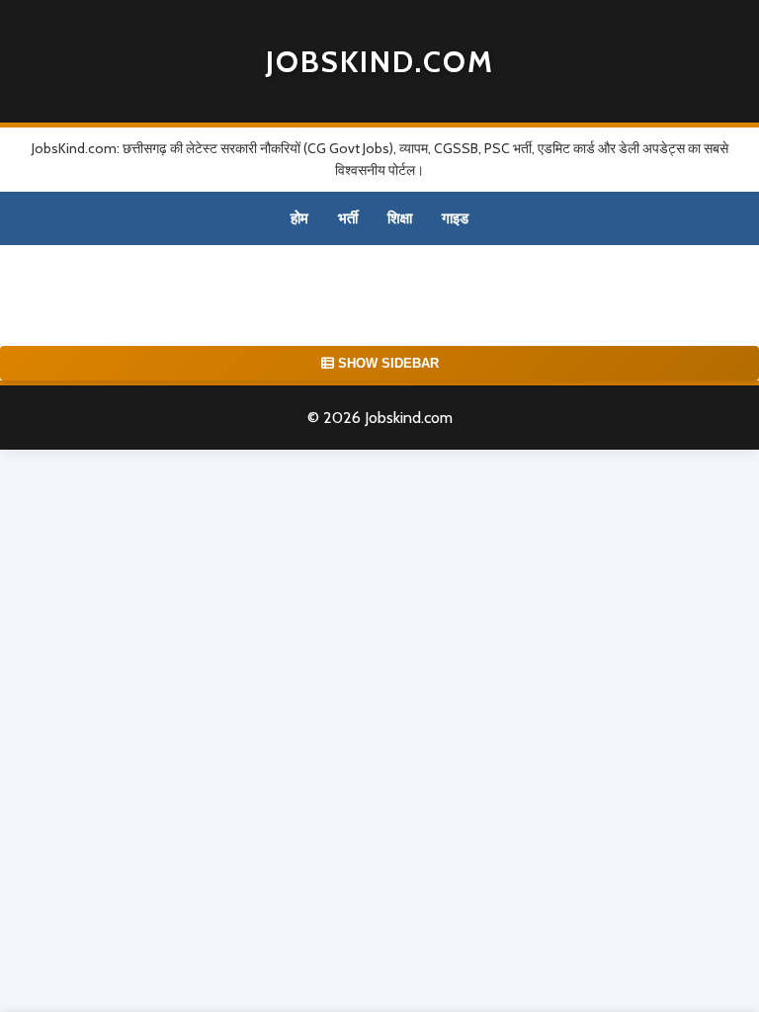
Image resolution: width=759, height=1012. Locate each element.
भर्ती (348, 218)
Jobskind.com (380, 61)
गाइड (455, 218)
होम (299, 218)
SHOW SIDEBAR (386, 363)
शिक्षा (399, 218)
